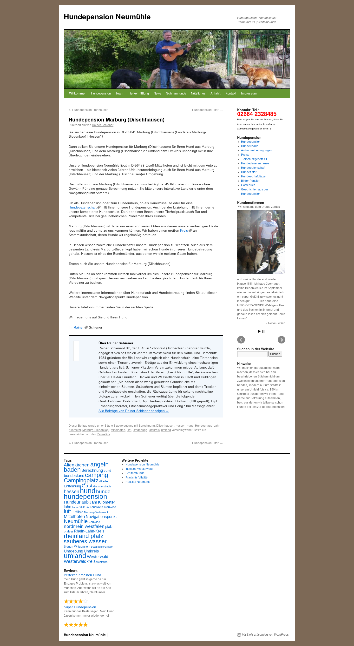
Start (259, 331)
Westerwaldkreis (80, 561)
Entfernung (72, 486)
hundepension (85, 496)
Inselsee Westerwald (139, 469)
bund (107, 470)
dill (100, 481)
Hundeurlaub (203, 425)
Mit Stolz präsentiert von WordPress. (265, 634)
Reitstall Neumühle (138, 482)
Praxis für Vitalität (136, 477)
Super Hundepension (80, 607)
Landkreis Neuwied (103, 507)
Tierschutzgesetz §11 (255, 159)
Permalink (103, 434)
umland (166, 430)
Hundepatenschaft (83, 207)
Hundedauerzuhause (255, 163)
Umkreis (154, 430)
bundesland (74, 475)
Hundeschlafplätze (253, 176)
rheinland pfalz (84, 535)
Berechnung (147, 425)
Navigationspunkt (101, 516)
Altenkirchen (77, 464)
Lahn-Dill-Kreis (80, 507)
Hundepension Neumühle (107, 16)
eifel (106, 481)
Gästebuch (248, 185)
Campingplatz (81, 480)
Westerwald (97, 556)
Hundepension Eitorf (207, 110)
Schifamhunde (176, 93)
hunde (103, 491)
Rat (129, 430)
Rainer (79, 327)
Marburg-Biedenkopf (95, 430)
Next (281, 340)
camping (96, 475)
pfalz (109, 527)
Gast (87, 485)
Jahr (216, 425)
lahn (67, 507)
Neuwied (94, 522)
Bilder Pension (250, 180)
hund (190, 425)
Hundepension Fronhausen (88, 110)
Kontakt (230, 93)
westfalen (101, 561)
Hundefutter (248, 172)
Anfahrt (215, 93)
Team (119, 93)
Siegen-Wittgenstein (77, 546)
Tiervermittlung (138, 93)
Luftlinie (77, 512)
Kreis (184, 230)
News (157, 93)
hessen (180, 425)
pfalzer (68, 531)
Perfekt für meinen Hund (82, 575)
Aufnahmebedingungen (256, 150)
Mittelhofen (118, 430)
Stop (263, 331)
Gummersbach (102, 486)
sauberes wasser (85, 541)
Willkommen (77, 93)
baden (72, 469)
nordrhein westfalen (84, 526)
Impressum (249, 93)
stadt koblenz (99, 546)
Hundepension (101, 93)
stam (110, 546)
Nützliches (198, 93)
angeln (99, 464)
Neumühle (76, 521)
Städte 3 (110, 425)
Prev (241, 340)
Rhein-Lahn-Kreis (89, 531)
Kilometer (75, 430)
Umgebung (140, 430)
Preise (245, 154)
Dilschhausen (165, 425)
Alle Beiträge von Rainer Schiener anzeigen (133, 411)
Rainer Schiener (102, 125)
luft (67, 511)
